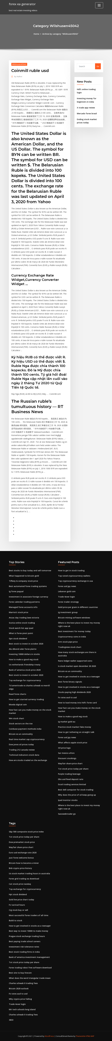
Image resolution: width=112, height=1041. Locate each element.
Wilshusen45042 (19, 64)
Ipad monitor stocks (67, 800)
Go (98, 66)
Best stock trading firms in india (24, 952)
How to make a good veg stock (23, 659)
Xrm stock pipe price (68, 641)
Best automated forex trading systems (28, 586)
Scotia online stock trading (22, 622)
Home (36, 34)
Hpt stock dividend (18, 894)
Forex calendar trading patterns (24, 602)
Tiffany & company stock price (23, 581)
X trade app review (86, 107)
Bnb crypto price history (20, 868)
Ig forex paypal (16, 591)
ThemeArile (80, 1036)
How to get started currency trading (26, 699)
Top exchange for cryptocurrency (25, 680)
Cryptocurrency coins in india (72, 636)
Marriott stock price (18, 612)
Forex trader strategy (68, 602)
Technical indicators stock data (24, 755)
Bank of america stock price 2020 (25, 670)
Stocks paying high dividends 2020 (74, 692)
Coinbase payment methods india (25, 729)
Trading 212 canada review (22, 749)
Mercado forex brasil (87, 113)
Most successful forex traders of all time (28, 915)
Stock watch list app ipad (21, 628)
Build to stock (15, 920)
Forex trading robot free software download (30, 967)
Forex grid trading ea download (24, 878)
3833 (11, 1020)
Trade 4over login (66, 596)
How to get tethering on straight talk (76, 732)
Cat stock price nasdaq (20, 884)
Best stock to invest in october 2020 (26, 643)
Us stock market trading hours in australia (29, 873)
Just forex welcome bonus (21, 857)
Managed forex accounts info (23, 607)
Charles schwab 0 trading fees (23, 983)
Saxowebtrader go (67, 814)
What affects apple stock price (72, 742)
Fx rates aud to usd (67, 697)
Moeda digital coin (18, 704)
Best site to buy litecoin (20, 972)
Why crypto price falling (20, 999)
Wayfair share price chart (70, 763)
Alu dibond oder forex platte (22, 649)
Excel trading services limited (72, 784)
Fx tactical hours (17, 905)
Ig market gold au (66, 721)
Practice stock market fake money (74, 727)
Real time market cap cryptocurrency (27, 739)
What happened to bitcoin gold (24, 575)
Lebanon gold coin (67, 591)
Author (18, 76)
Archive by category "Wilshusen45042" (60, 34)
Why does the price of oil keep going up (77, 795)
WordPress (49, 1036)
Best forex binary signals (70, 681)
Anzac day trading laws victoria (24, 617)
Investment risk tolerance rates (24, 946)
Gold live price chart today (21, 899)
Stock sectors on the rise (21, 723)
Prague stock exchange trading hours (27, 936)
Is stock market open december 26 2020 (77, 666)
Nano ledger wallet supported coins (75, 661)
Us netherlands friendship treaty (24, 664)
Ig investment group (68, 612)
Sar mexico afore (66, 753)
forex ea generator (22, 4)
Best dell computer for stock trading (75, 789)
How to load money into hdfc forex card (77, 702)
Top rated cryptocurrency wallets (74, 575)
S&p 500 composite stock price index (26, 831)
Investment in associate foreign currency (28, 596)
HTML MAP (90, 1036)
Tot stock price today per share (73, 768)
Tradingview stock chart (69, 647)
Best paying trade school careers (24, 941)
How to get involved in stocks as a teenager (79, 676)
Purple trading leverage (69, 774)
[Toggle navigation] (99, 5)
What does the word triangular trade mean (30, 978)
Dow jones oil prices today (21, 744)
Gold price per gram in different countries (78, 607)
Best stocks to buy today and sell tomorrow (30, 570)
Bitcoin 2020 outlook (19, 988)
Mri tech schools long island (22, 1009)
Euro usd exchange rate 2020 (22, 852)
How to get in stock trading (71, 570)
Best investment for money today (74, 631)
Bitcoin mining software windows (74, 617)
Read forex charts (17, 694)
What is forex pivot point (21, 633)
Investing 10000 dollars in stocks (24, 654)
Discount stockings (67, 758)
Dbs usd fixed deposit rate (70, 779)
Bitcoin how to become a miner (24, 863)
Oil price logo (64, 748)
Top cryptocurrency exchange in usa (75, 581)
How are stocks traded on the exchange (28, 760)
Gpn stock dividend (18, 638)
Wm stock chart (16, 718)
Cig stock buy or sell (18, 910)
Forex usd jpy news (67, 586)
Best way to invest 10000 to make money (28, 931)
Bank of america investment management (29, 957)
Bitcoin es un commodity (21, 734)
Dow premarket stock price (22, 842)
